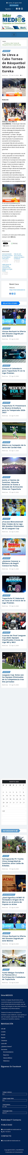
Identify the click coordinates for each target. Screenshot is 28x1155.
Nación (3, 1038)
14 (20, 796)
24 (7, 802)
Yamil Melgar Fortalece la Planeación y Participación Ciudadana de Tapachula (13, 975)
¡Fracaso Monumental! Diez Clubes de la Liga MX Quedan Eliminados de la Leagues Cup (13, 525)
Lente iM (3, 1043)
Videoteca (6, 1061)
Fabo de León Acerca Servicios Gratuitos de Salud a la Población (19, 256)
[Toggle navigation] (14, 34)
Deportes (6, 1055)
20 (17, 799)
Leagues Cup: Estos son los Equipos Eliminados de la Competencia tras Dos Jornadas (13, 678)
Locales (3, 1032)
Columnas (4, 1040)
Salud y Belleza (7, 1058)
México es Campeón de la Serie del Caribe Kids (14, 446)
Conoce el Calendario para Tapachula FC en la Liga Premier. (13, 370)
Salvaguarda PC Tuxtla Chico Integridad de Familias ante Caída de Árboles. (13, 862)
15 (23, 796)
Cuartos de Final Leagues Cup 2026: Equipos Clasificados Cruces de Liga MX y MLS (14, 638)
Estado (3, 1035)
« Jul (3, 811)
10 (7, 796)
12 (13, 796)
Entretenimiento (8, 1052)
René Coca (5, 75)
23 (3, 802)
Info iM (3, 1029)
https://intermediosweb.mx (17, 290)
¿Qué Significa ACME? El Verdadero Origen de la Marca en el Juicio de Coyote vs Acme (13, 900)
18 (10, 799)
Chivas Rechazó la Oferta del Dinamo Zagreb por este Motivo (14, 333)
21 (20, 799)
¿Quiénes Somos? (6, 1046)
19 (13, 799)
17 (7, 799)
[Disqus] (14, 713)
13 (17, 796)
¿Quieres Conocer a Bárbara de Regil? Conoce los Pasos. (11, 563)
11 (10, 796)
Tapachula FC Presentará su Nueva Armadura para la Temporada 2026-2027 (14, 409)
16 (3, 799)
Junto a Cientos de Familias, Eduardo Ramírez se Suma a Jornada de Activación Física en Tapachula (12, 484)
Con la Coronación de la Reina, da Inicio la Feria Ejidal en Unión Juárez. (7, 256)
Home (4, 41)
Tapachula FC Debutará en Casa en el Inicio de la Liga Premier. (14, 600)
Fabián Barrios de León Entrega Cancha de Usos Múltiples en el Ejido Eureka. (7, 268)
